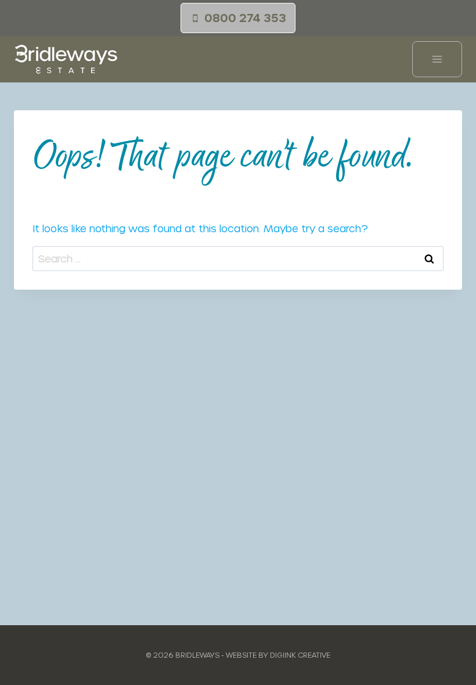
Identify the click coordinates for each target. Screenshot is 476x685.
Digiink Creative (300, 655)
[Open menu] (437, 59)
